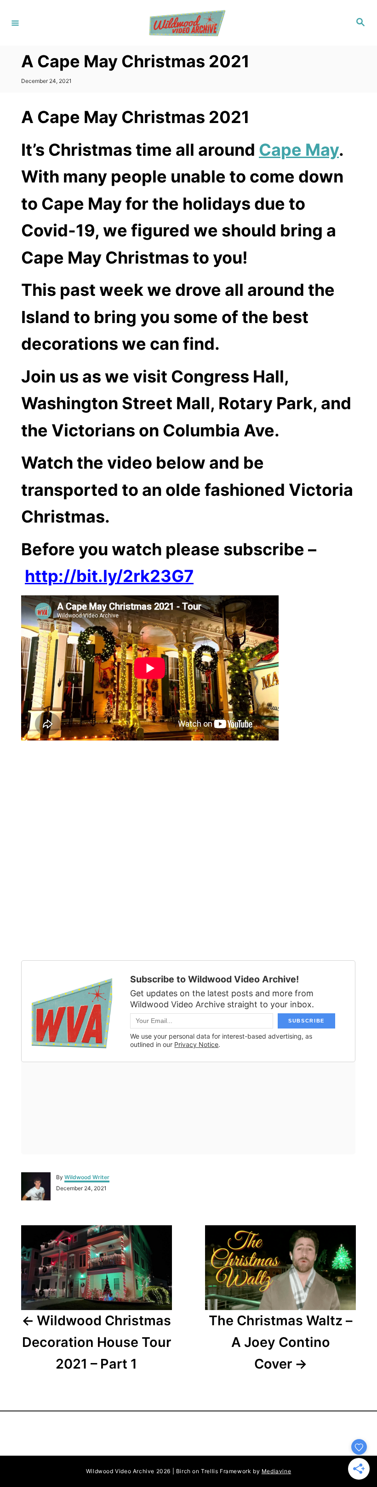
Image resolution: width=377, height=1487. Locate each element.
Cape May (299, 150)
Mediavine (276, 1471)
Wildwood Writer (86, 1177)
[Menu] (15, 22)
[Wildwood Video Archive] (187, 23)
